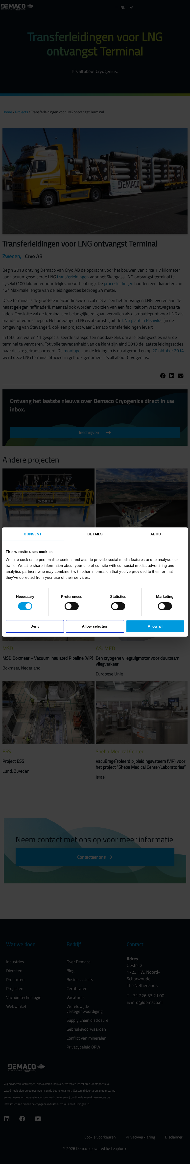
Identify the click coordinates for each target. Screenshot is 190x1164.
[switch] (72, 606)
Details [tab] (95, 534)
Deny (34, 626)
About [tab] (157, 534)
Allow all (155, 626)
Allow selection (95, 626)
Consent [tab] (33, 534)
